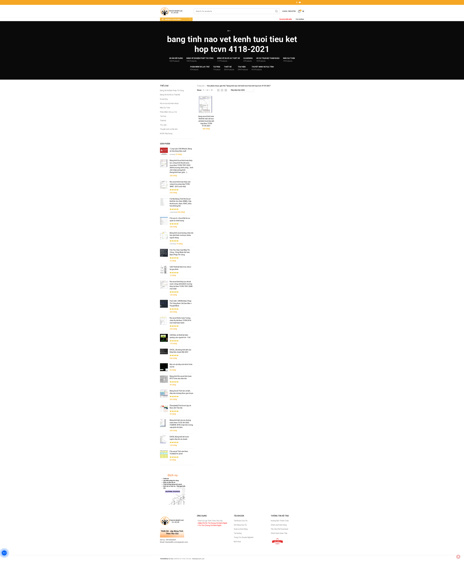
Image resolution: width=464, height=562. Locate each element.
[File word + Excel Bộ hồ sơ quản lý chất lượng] (164, 222)
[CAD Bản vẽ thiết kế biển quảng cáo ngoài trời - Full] (164, 339)
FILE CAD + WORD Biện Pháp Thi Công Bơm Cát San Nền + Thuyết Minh (181, 303)
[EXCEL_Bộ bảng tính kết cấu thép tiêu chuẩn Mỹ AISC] (164, 354)
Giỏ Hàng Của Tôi (240, 525)
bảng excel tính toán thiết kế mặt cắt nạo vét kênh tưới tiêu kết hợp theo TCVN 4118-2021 (206, 121)
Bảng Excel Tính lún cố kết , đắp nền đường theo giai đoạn (181, 392)
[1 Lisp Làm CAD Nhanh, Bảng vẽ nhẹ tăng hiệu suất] (164, 152)
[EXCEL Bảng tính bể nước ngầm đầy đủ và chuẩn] (164, 441)
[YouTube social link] (299, 2)
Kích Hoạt (237, 542)
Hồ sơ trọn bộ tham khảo (169, 103)
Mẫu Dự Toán (165, 108)
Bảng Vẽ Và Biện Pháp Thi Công (172, 90)
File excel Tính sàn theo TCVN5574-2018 (179, 452)
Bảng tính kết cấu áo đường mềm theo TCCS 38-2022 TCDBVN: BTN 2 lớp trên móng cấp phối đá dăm (181, 423)
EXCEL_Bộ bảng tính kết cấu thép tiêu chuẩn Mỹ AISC (180, 351)
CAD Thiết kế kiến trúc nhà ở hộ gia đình (180, 268)
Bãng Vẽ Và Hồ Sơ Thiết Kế (170, 95)
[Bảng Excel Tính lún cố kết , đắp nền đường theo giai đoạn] (164, 395)
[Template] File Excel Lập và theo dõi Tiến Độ (180, 407)
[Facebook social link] (297, 2)
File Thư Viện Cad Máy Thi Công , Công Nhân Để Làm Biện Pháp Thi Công (180, 252)
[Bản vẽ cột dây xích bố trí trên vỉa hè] (164, 367)
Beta (172, 559)
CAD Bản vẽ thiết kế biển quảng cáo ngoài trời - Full (180, 336)
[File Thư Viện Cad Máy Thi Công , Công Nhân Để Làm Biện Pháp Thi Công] (164, 255)
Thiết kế (163, 121)
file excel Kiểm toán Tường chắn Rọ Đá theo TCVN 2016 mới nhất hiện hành (180, 320)
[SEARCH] (276, 11)
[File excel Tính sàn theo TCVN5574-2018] (164, 455)
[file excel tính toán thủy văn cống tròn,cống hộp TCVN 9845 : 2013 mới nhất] (164, 187)
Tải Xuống (238, 533)
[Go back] (229, 30)
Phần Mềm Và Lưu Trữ (168, 112)
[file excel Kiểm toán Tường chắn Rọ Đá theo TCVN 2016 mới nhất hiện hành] (164, 323)
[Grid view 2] (218, 90)
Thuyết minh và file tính (169, 129)
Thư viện (163, 125)
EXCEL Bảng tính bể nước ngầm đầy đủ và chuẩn (179, 438)
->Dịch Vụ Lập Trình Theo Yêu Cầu (210, 521)
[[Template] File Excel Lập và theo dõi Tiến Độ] (164, 409)
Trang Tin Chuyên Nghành (244, 537)
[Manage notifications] (458, 557)
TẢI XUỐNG (300, 19)
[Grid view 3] (222, 90)
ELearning (164, 99)
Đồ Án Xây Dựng (166, 133)
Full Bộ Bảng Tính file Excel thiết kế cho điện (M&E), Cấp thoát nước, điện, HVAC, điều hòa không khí (181, 202)
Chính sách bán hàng (279, 525)
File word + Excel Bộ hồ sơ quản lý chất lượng (180, 219)
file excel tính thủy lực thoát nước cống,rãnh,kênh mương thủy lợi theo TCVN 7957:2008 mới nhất (181, 285)
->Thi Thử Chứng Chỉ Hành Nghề (209, 525)
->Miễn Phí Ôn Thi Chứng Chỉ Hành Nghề (212, 523)
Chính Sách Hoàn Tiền (279, 533)
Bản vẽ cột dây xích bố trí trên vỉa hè (181, 365)
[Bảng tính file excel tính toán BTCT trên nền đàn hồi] (164, 380)
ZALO (4, 553)
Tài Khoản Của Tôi (240, 521)
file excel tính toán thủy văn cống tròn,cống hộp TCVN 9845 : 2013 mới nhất (180, 184)
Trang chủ (201, 86)
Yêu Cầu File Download (279, 529)
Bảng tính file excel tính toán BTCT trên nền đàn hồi (181, 377)
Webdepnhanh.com (198, 559)
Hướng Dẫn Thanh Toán (280, 521)
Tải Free (163, 116)
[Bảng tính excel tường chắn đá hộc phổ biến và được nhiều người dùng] (164, 238)
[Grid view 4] (226, 90)
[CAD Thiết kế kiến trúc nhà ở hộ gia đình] (164, 271)
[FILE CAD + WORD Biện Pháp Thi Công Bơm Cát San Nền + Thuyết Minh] (164, 306)
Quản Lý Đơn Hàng (241, 529)
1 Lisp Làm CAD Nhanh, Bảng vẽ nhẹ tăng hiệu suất (181, 150)
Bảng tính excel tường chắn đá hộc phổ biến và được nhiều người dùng (181, 235)
